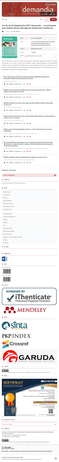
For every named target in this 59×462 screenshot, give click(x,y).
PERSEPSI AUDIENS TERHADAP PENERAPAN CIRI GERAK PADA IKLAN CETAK (25, 157)
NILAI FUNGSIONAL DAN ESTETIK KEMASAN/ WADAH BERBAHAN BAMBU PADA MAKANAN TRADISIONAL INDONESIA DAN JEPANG (26, 77)
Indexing (5, 198)
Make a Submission (9, 175)
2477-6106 (44, 14)
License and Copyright (8, 231)
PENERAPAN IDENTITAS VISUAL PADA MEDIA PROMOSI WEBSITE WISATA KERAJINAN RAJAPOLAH (28, 104)
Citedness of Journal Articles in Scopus (12, 237)
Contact (5, 240)
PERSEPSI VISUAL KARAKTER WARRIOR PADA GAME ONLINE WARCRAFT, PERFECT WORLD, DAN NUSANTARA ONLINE (27, 91)
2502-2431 (52, 14)
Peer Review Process (8, 203)
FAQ (4, 225)
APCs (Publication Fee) (9, 206)
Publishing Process (7, 228)
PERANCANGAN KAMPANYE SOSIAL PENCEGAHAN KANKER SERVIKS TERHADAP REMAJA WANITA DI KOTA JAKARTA (29, 117)
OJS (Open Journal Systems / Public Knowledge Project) (28, 459)
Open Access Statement (9, 216)
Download (5, 243)
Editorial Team (6, 192)
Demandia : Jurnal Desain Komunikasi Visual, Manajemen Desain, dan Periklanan (27, 451)
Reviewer (5, 219)
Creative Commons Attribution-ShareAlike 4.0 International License (33, 372)
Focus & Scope (6, 195)
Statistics (5, 222)
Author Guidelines (7, 200)
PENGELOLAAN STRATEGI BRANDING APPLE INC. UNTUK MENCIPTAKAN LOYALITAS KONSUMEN (28, 130)
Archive (7, 31)
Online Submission (7, 214)
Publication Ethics (7, 209)
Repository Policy (7, 234)
